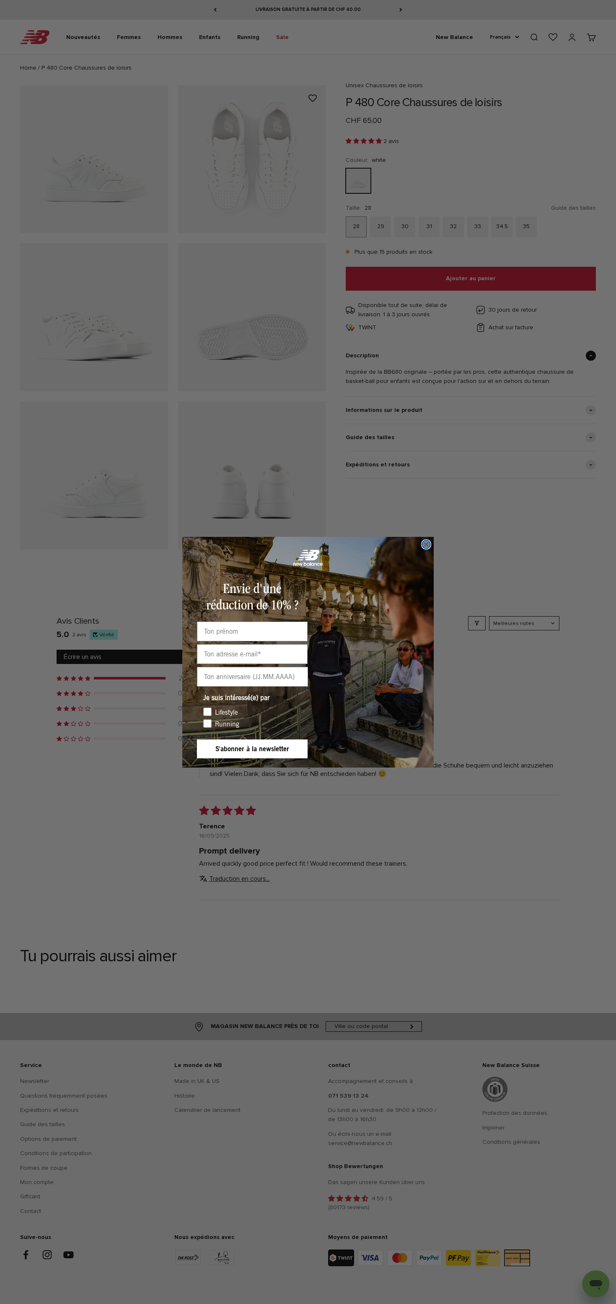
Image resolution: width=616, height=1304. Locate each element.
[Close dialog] (426, 544)
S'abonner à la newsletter (252, 749)
